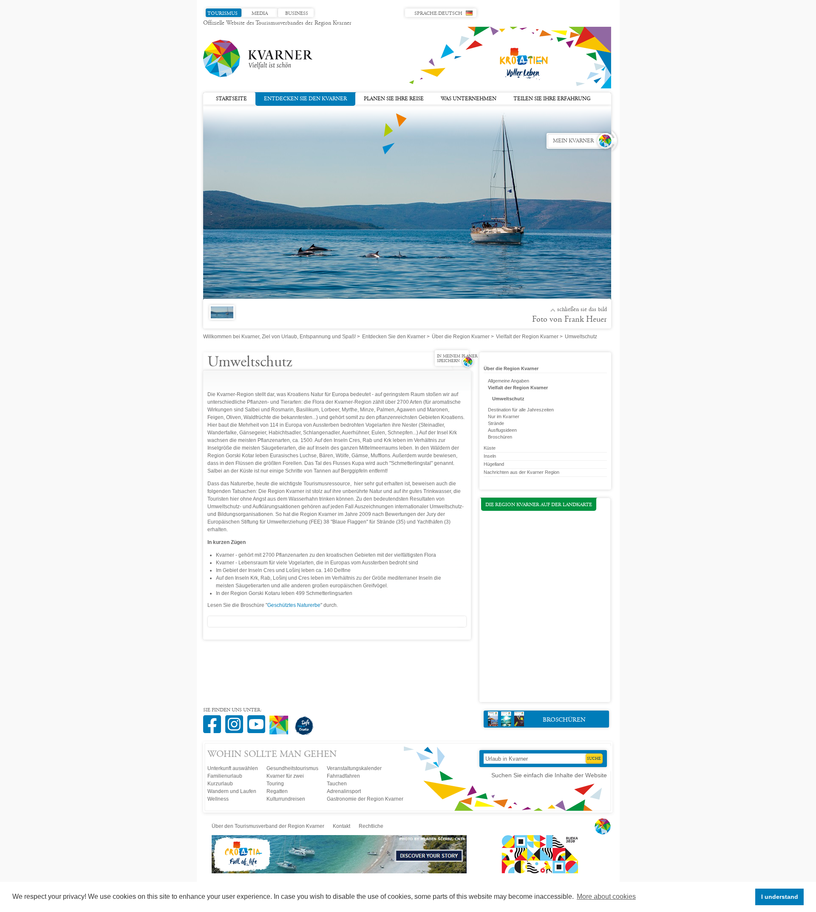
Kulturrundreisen (285, 799)
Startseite (231, 99)
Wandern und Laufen (231, 791)
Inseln (490, 456)
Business (296, 13)
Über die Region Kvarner (461, 337)
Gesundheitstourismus (292, 768)
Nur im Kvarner (503, 416)
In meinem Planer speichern (457, 359)
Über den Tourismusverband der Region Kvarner (268, 826)
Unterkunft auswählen (232, 768)
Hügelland (494, 464)
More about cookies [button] (606, 896)
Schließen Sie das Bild (582, 310)
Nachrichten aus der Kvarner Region (521, 472)
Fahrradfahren (343, 776)
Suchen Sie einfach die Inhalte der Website (549, 775)
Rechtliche (371, 826)
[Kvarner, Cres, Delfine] (220, 317)
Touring (275, 784)
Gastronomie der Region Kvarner (365, 799)
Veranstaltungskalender (354, 768)
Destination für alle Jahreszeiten (521, 409)
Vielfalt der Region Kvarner (527, 337)
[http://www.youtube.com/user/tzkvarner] (258, 719)
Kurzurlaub (220, 784)
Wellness (218, 799)
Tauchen (337, 784)
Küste (490, 447)
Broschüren (500, 436)
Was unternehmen (468, 99)
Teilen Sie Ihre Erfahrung (552, 99)
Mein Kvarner (573, 141)
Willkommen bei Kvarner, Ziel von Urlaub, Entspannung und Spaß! (279, 337)
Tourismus (222, 13)
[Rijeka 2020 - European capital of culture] (536, 872)
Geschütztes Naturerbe (293, 605)
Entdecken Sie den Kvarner (305, 99)
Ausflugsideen (502, 430)
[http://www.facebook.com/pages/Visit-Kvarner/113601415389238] (214, 719)
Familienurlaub (224, 776)
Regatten (277, 791)
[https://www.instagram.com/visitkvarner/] (236, 719)
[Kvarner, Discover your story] (340, 872)
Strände (496, 423)
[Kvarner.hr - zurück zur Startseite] (258, 59)
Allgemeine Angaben (508, 380)
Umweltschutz (508, 398)
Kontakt (341, 826)
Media (260, 13)
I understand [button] (779, 896)
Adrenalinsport (344, 791)
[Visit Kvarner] (280, 721)
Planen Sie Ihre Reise (394, 99)
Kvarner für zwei (285, 776)
